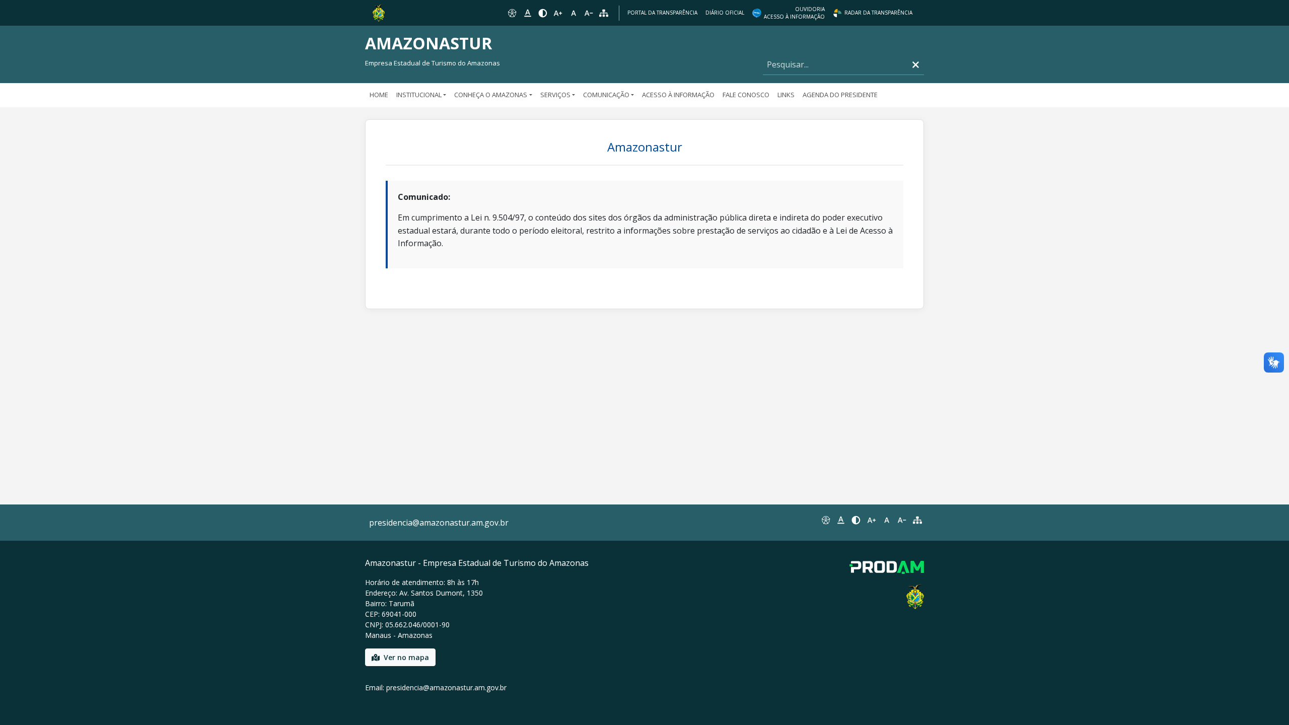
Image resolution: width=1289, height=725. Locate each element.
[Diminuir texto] (588, 13)
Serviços (555, 94)
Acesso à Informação (678, 94)
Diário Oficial (724, 12)
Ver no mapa (406, 657)
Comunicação (606, 94)
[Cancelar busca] (915, 64)
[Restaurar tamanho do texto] (573, 13)
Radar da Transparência (878, 12)
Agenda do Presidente (840, 94)
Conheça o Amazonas (490, 94)
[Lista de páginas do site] (917, 520)
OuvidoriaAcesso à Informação (794, 13)
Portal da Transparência (662, 12)
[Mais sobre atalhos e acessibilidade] (825, 520)
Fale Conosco (746, 94)
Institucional (419, 94)
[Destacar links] (527, 13)
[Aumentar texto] (557, 13)
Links (786, 94)
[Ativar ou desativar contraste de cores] (542, 13)
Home (379, 94)
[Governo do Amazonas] (379, 12)
